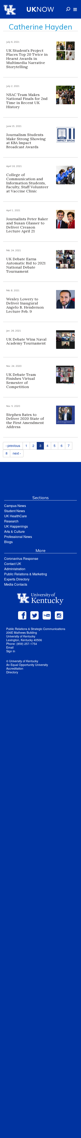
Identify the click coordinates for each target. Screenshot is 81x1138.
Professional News (18, 536)
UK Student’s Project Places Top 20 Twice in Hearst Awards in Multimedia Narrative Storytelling (27, 58)
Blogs (8, 541)
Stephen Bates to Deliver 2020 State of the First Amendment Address (25, 420)
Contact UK (12, 563)
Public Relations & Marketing (25, 574)
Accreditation (14, 668)
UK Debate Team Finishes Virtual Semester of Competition (21, 380)
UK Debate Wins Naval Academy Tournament (26, 341)
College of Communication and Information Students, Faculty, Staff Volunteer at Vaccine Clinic (27, 182)
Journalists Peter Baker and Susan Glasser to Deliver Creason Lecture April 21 (27, 225)
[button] (75, 9)
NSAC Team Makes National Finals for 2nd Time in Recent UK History (27, 100)
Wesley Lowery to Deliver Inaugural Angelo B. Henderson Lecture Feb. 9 (25, 305)
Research (11, 521)
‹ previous (13, 445)
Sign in (10, 651)
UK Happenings (16, 526)
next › (17, 453)
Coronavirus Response (21, 558)
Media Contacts (15, 584)
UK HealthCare (15, 516)
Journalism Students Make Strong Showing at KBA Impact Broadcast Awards (26, 140)
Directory (12, 672)
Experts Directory (16, 579)
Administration (14, 568)
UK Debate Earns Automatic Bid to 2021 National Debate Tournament (25, 265)
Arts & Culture (14, 531)
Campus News (15, 505)
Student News (14, 510)
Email (10, 647)
